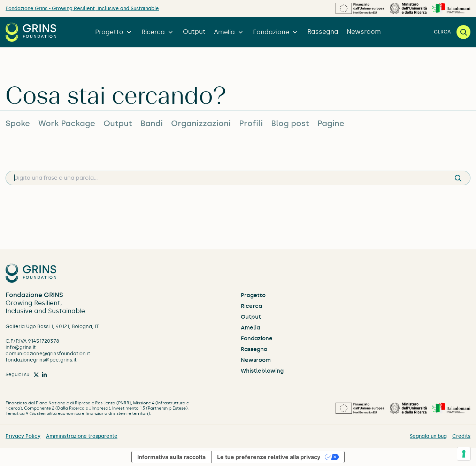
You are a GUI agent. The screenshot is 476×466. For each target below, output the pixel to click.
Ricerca (153, 32)
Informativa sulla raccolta (171, 456)
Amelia (224, 32)
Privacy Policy (23, 436)
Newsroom (364, 32)
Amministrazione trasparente (81, 436)
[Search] (458, 178)
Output (194, 32)
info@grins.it (21, 347)
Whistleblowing (262, 370)
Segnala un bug (428, 436)
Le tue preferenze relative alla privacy (268, 456)
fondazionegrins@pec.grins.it (41, 360)
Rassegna (322, 32)
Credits (461, 436)
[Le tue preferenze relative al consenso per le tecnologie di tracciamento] (463, 453)
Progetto (109, 32)
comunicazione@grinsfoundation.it (48, 354)
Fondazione (271, 32)
